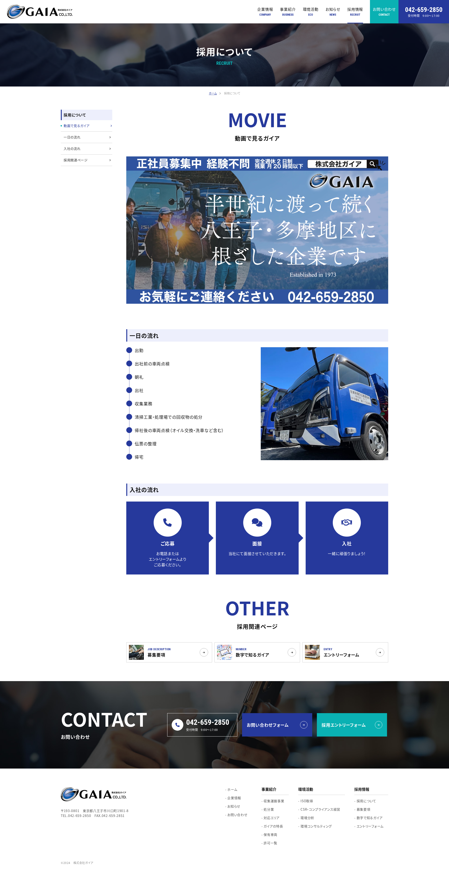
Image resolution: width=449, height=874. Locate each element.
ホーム (232, 789)
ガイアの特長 (273, 826)
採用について (366, 800)
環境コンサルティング (316, 826)
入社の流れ (72, 148)
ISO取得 (307, 800)
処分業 (269, 809)
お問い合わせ (384, 11)
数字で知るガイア (370, 817)
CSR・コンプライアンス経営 (320, 809)
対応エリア (272, 817)
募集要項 (363, 809)
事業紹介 (288, 11)
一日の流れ (72, 137)
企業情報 (265, 11)
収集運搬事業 (274, 800)
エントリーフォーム (370, 826)
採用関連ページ (76, 160)
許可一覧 (270, 843)
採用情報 (355, 11)
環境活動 (311, 11)
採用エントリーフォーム (344, 725)
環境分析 (307, 817)
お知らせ (333, 11)
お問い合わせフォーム (268, 725)
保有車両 (270, 834)
